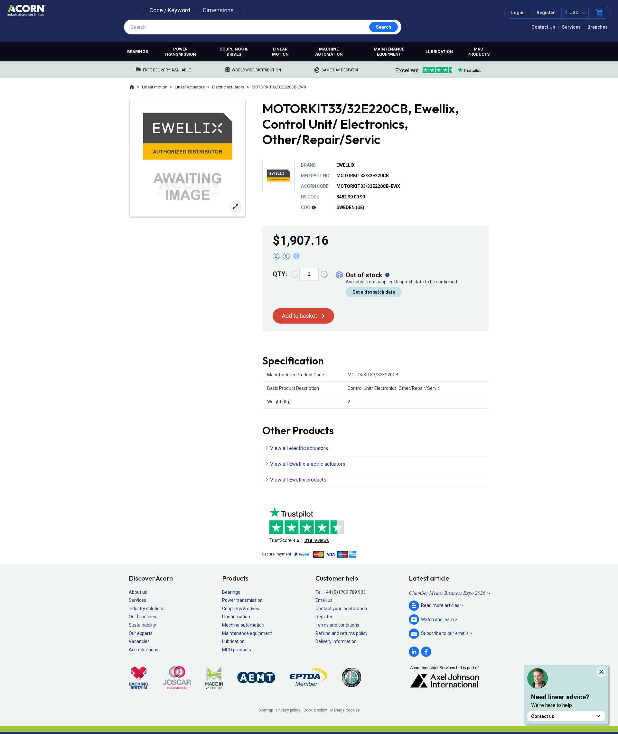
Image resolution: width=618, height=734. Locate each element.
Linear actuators (190, 87)
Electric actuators (228, 87)
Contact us (542, 716)
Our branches (142, 616)
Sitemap (265, 710)
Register (546, 12)
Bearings (137, 51)
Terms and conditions (337, 625)
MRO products (478, 52)
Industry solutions (146, 608)
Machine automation (329, 52)
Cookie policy (315, 710)
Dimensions (218, 10)
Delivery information (336, 641)
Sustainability (142, 625)
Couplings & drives (234, 52)
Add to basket (299, 315)
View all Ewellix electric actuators (307, 464)
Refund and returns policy (341, 633)
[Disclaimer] (313, 207)
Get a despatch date (373, 292)
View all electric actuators (299, 448)
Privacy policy (288, 710)
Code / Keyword (169, 10)
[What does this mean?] (387, 275)
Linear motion (280, 52)
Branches (597, 27)
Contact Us (543, 27)
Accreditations (143, 649)
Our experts (141, 633)
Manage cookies (345, 710)
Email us (323, 600)
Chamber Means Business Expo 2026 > (450, 592)
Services (571, 27)
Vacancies (139, 641)
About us (138, 592)
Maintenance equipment (389, 52)
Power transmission (180, 52)
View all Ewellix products (298, 480)
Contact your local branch (341, 608)
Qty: (280, 274)
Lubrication (439, 51)
